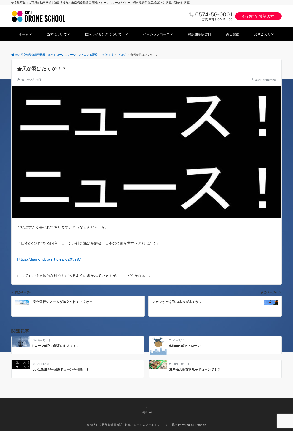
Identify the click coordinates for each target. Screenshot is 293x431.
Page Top (146, 412)
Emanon (200, 424)
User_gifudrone (265, 79)
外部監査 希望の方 (258, 16)
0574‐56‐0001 (213, 14)
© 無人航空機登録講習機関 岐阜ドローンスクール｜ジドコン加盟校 (132, 424)
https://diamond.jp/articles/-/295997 (49, 259)
